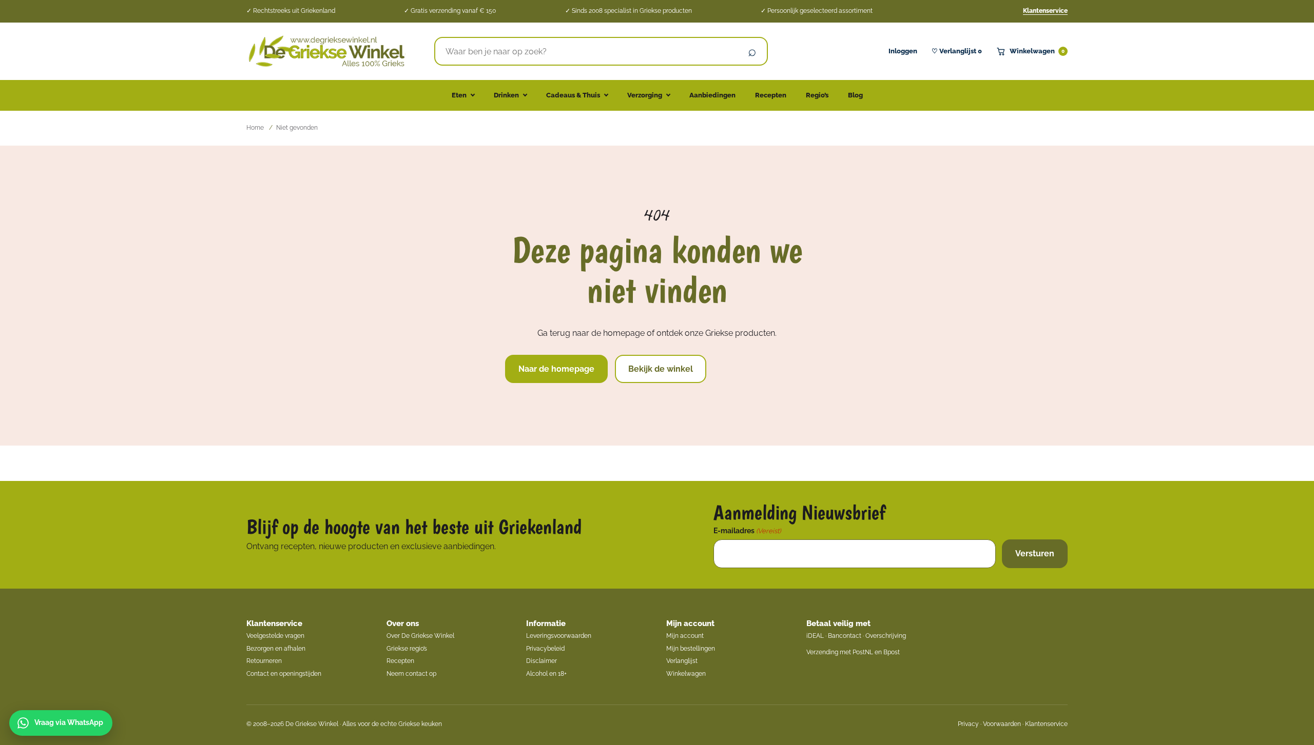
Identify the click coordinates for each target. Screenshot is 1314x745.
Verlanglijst (682, 661)
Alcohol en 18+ (546, 673)
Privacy (968, 724)
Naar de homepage (556, 369)
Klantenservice (1045, 10)
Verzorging (644, 95)
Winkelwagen (1037, 51)
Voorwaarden (1002, 724)
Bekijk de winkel (660, 369)
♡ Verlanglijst (957, 51)
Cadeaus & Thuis (573, 95)
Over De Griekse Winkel (420, 635)
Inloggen (902, 51)
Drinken (506, 95)
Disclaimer (541, 661)
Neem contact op (411, 673)
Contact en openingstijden (283, 673)
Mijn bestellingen (690, 648)
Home (255, 127)
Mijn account (690, 623)
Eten (459, 95)
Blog (855, 95)
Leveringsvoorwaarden (558, 635)
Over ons (403, 623)
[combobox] (586, 51)
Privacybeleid (545, 648)
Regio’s (817, 95)
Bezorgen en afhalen (275, 648)
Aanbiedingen (712, 95)
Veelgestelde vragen (275, 635)
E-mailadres (747, 531)
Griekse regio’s (407, 648)
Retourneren (264, 661)
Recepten (770, 95)
